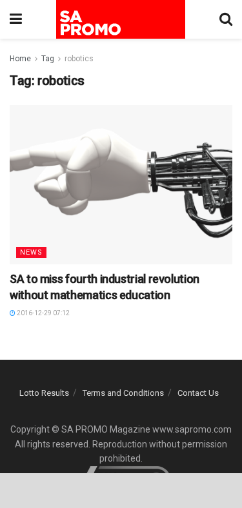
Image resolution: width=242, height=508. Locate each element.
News (31, 252)
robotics (79, 58)
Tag (47, 58)
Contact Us (198, 393)
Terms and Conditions (123, 393)
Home (20, 58)
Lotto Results (44, 393)
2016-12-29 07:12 (42, 313)
